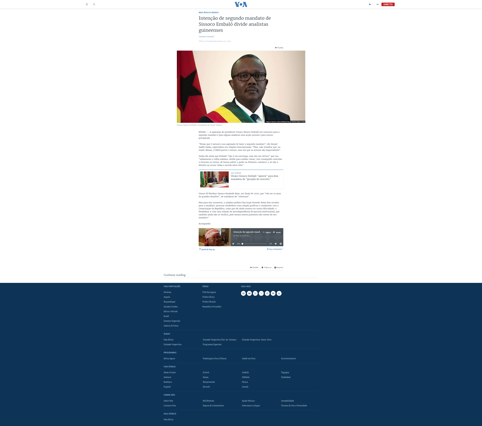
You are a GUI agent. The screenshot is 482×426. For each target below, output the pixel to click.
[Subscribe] (273, 293)
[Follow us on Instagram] (255, 293)
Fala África (168, 340)
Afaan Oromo (170, 372)
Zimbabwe (286, 377)
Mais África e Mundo (209, 13)
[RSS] (279, 293)
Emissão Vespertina (173, 344)
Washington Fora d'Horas (214, 358)
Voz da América (242, 236)
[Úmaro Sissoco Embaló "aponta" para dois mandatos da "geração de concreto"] (214, 179)
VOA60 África (208, 297)
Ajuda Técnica (248, 401)
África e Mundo (171, 311)
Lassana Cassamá (206, 36)
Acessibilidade (287, 401)
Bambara (168, 382)
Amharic (167, 377)
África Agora (169, 358)
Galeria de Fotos (171, 326)
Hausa (205, 377)
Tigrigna (285, 372)
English (167, 387)
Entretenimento (288, 358)
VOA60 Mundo (209, 302)
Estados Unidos (171, 306)
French (206, 372)
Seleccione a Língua (251, 405)
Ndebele (245, 377)
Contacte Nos (170, 405)
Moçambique (169, 302)
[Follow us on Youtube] (249, 293)
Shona (245, 382)
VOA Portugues (209, 292)
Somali (245, 387)
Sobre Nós (168, 401)
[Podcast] (267, 293)
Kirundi (206, 387)
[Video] (370, 4)
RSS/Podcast (208, 401)
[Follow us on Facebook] (243, 293)
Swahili (245, 372)
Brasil (166, 316)
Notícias (167, 292)
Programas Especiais (212, 344)
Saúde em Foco (248, 358)
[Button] (279, 47)
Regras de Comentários (213, 405)
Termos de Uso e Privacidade (294, 405)
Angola (167, 297)
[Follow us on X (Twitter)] (261, 293)
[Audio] (377, 4)
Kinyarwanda (209, 382)
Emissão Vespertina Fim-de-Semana (219, 340)
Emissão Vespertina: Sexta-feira (256, 340)
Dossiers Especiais (172, 321)
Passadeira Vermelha (211, 306)
